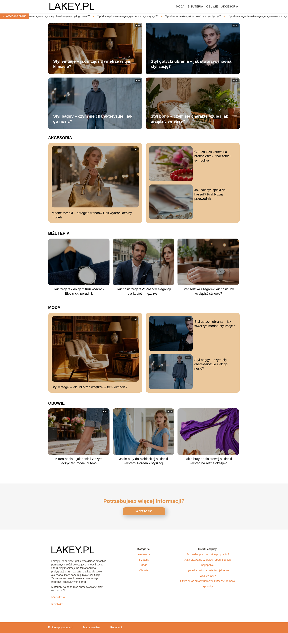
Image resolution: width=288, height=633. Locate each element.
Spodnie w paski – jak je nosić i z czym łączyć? (155, 16)
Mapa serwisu (91, 627)
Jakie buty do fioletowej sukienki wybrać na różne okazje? (208, 461)
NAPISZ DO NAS (144, 511)
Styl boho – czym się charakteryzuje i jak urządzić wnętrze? (189, 119)
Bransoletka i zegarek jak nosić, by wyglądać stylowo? (208, 291)
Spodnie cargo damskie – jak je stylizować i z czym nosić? (225, 16)
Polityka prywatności (60, 627)
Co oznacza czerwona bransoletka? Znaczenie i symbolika (212, 156)
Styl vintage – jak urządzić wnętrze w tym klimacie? (92, 64)
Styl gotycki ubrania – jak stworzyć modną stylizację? (191, 64)
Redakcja (58, 597)
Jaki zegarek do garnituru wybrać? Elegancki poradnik (79, 291)
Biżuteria (195, 6)
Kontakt (57, 604)
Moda (180, 6)
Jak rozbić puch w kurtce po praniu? (208, 554)
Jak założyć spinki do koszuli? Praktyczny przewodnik (210, 194)
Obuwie (212, 6)
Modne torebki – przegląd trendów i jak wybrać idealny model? (92, 215)
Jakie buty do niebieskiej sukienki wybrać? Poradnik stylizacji (143, 461)
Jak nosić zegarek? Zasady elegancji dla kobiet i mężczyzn (143, 291)
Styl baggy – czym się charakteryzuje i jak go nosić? (92, 119)
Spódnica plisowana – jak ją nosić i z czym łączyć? (90, 16)
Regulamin (116, 627)
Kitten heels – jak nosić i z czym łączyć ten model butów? (78, 461)
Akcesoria (229, 6)
